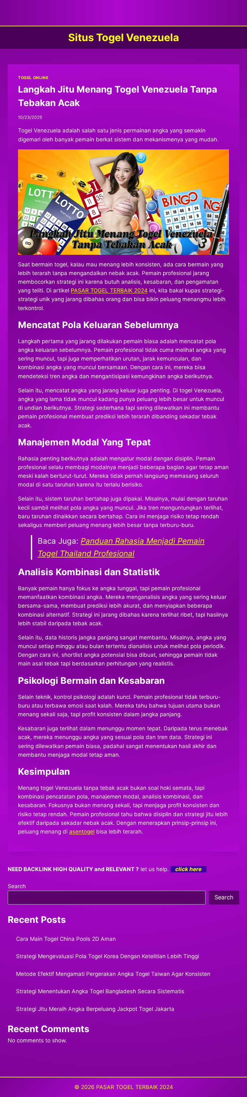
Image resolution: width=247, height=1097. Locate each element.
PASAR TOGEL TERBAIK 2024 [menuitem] (109, 290)
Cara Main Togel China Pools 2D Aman (66, 939)
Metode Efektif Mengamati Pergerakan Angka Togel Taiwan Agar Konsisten (113, 974)
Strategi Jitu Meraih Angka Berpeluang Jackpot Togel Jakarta (95, 1009)
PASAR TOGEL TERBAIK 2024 (134, 1087)
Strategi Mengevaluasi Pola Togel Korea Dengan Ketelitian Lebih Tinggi (107, 956)
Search (17, 886)
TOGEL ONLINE (33, 77)
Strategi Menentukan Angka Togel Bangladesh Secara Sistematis (100, 991)
